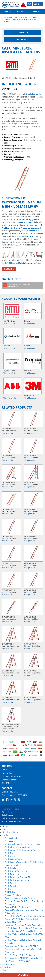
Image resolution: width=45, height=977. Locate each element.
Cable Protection (12, 874)
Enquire (9, 268)
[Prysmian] (33, 361)
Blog (4, 970)
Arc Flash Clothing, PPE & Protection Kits (22, 844)
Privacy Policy (7, 812)
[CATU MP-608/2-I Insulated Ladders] (11, 580)
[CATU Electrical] (12, 311)
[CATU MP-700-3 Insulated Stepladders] (33, 661)
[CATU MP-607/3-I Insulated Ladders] (11, 607)
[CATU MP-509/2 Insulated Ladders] (33, 526)
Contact (37, 11)
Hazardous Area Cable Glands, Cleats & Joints (24, 925)
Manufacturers (8, 964)
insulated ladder (33, 94)
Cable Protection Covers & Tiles (18, 877)
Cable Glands (10, 856)
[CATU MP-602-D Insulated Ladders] (11, 419)
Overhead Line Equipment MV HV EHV (21, 946)
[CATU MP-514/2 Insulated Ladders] (11, 499)
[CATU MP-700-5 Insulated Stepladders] (11, 688)
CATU (4, 107)
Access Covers (11, 841)
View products (7, 433)
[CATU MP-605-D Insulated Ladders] (33, 446)
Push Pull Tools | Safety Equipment (20, 955)
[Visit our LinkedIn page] (11, 800)
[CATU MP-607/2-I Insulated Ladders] (33, 553)
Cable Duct (9, 853)
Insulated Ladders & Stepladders (19, 18)
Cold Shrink (10, 892)
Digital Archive (7, 815)
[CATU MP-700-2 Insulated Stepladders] (11, 661)
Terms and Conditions (10, 809)
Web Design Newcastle (10, 818)
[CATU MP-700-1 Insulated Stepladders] (33, 634)
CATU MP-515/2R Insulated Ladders (21, 285)
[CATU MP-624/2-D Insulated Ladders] (11, 473)
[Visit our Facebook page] (7, 800)
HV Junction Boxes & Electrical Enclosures (23, 931)
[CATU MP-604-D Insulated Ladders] (11, 446)
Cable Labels (10, 868)
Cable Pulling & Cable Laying (17, 880)
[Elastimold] (12, 336)
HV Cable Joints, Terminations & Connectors (24, 928)
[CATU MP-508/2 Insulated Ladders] (11, 526)
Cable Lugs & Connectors (16, 871)
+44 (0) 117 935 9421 (18, 795)
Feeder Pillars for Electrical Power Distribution (25, 916)
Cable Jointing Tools (13, 859)
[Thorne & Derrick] (14, 5)
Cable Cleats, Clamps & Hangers (19, 847)
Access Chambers (12, 838)
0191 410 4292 (11, 792)
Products (12, 17)
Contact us (22, 32)
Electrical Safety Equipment (23, 263)
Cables (8, 889)
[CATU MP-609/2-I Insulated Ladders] (33, 580)
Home (4, 17)
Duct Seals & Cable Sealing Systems (20, 898)
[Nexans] (33, 336)
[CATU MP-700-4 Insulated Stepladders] (11, 634)
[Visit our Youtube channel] (15, 800)
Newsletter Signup (10, 832)
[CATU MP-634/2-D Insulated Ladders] (33, 473)
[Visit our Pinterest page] (19, 800)
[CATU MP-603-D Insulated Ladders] (33, 419)
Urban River (26, 818)
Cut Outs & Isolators (13, 895)
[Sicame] (33, 311)
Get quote (22, 11)
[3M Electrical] (33, 386)
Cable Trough (10, 886)
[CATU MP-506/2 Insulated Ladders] (33, 499)
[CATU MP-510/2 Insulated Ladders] (11, 553)
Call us (7, 11)
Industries (6, 967)
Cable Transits (11, 883)
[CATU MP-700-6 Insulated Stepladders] (33, 688)
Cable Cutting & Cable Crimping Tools (21, 850)
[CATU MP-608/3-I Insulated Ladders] (33, 607)
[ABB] (12, 386)
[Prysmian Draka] (12, 361)
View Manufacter (9, 323)
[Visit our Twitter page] (3, 800)
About (5, 829)
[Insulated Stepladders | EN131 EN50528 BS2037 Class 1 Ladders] (11, 715)
